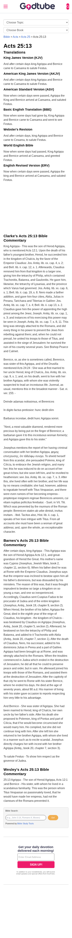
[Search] (67, 6)
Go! (53, 817)
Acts (15, 36)
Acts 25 (25, 36)
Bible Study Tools (25, 823)
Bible (6, 36)
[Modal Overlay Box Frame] (36, 860)
